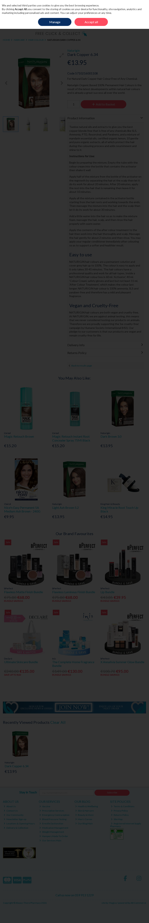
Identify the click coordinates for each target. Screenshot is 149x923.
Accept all (91, 22)
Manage (54, 22)
